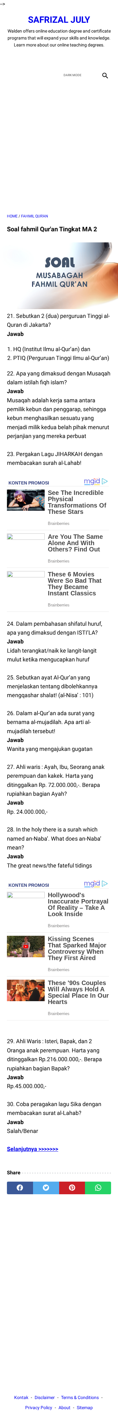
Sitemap (85, 1407)
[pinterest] (72, 1188)
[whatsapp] (98, 1188)
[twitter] (52, 58)
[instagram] (81, 58)
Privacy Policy (38, 1407)
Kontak (21, 1397)
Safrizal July (59, 20)
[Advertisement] (59, 147)
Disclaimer (45, 1397)
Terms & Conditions (80, 1397)
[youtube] (66, 58)
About (64, 1407)
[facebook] (37, 58)
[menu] (10, 75)
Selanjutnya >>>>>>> (32, 1149)
